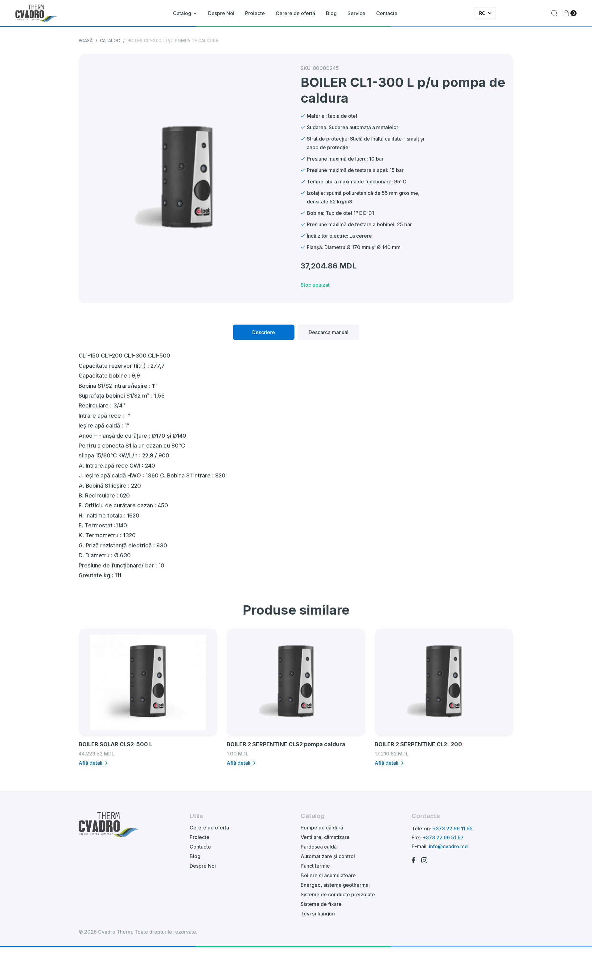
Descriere (263, 332)
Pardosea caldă (319, 847)
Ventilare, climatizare (325, 837)
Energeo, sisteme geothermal (335, 885)
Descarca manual (328, 332)
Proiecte (255, 13)
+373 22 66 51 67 (443, 837)
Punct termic (315, 866)
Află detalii (91, 763)
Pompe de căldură (322, 828)
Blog (331, 13)
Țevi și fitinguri (318, 913)
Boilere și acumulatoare (328, 875)
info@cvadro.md (448, 846)
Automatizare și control (328, 856)
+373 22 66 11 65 (452, 828)
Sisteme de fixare (321, 904)
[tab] (263, 332)
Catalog (182, 13)
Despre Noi (221, 13)
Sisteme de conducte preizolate (338, 894)
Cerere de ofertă (295, 13)
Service (356, 13)
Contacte (386, 13)
